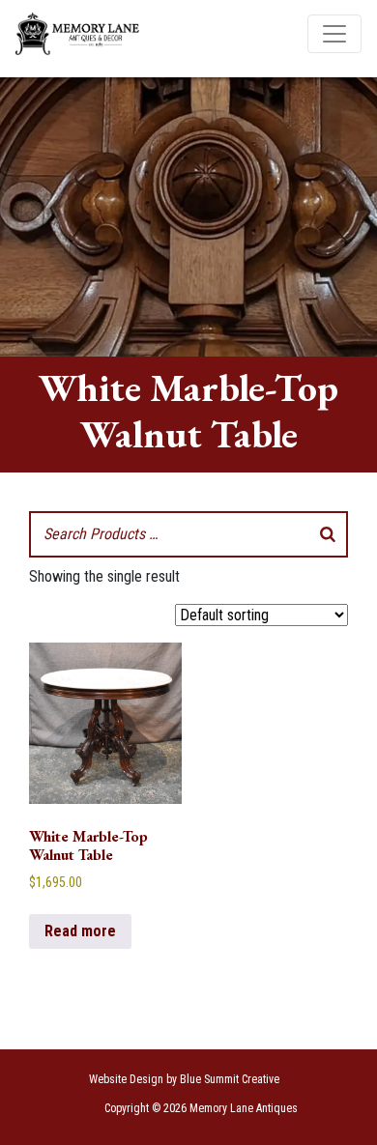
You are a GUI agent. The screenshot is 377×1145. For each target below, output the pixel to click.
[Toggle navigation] (334, 33)
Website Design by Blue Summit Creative (184, 1079)
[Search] (327, 534)
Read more (80, 931)
